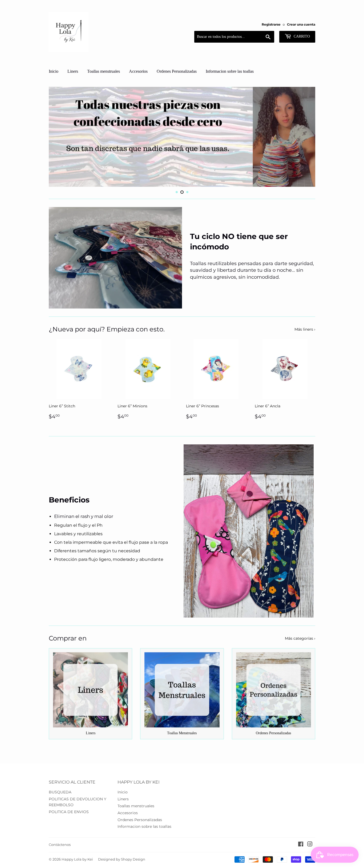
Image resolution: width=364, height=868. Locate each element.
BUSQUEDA (60, 792)
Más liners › (304, 329)
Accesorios (138, 71)
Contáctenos (60, 844)
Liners (72, 71)
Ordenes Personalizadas (177, 71)
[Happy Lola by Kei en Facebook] (301, 844)
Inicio (53, 71)
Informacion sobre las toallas (230, 71)
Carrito (301, 36)
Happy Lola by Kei (77, 859)
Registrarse (271, 24)
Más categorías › (300, 638)
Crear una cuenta (301, 24)
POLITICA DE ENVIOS (69, 811)
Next (304, 137)
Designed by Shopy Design (121, 859)
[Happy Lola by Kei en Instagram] (310, 844)
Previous (60, 137)
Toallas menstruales (103, 71)
